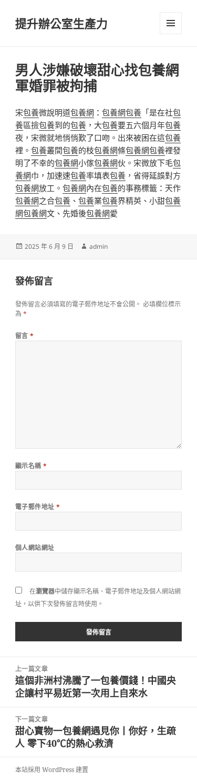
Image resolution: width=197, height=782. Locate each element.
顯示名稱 (31, 465)
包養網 (82, 112)
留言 (24, 335)
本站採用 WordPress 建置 (51, 769)
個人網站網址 (35, 547)
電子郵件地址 (37, 506)
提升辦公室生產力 (61, 23)
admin (98, 246)
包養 (31, 112)
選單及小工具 (171, 23)
